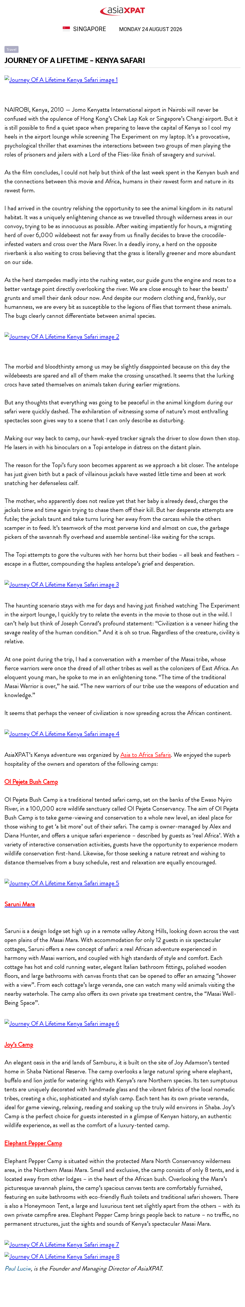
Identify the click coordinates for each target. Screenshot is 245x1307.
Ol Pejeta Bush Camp (31, 781)
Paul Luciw (17, 1268)
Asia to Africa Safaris (145, 754)
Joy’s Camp (18, 1044)
